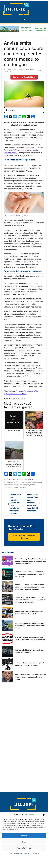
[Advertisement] (24, 708)
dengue (26, 485)
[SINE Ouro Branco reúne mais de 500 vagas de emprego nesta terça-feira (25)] (7, 638)
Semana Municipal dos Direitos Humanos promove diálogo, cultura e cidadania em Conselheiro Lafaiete (30, 561)
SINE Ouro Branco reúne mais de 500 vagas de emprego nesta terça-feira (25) (30, 638)
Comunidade (21, 479)
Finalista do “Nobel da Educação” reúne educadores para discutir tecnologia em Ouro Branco (30, 574)
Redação (40, 70)
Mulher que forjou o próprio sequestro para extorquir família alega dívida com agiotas (29, 625)
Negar (24, 842)
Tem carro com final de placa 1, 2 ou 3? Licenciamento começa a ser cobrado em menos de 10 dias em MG (30, 599)
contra (24, 482)
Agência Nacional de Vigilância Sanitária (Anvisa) (21, 392)
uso (24, 487)
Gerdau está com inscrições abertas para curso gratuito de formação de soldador (15, 503)
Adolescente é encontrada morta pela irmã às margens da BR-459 (29, 612)
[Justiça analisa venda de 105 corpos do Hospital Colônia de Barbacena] (7, 664)
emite (32, 485)
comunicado (15, 482)
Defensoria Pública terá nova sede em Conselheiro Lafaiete (29, 651)
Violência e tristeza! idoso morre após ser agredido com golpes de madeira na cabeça (30, 677)
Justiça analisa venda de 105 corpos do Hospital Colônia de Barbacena (30, 664)
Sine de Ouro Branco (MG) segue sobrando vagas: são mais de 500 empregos (33, 502)
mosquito (8, 487)
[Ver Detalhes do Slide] (24, 29)
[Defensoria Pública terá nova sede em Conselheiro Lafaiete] (7, 651)
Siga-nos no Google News (24, 77)
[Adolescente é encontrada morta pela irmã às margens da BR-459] (7, 612)
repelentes (17, 487)
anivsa (6, 482)
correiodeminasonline (13, 485)
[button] (45, 815)
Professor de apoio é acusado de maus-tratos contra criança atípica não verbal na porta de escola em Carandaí (30, 587)
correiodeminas (34, 482)
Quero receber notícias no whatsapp (24, 536)
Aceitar (24, 836)
